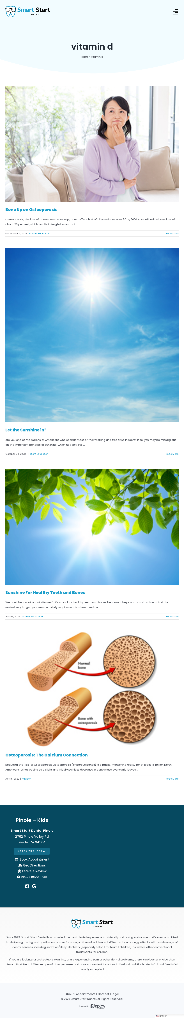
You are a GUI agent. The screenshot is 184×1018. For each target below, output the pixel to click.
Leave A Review (34, 871)
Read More (172, 233)
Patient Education (39, 233)
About (69, 994)
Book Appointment (34, 859)
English (163, 1015)
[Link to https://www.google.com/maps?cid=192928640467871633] (34, 886)
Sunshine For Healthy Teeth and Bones (45, 592)
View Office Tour (34, 877)
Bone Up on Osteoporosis (31, 209)
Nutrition (26, 778)
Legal (115, 994)
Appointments (85, 994)
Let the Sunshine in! (25, 430)
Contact (103, 994)
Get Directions (34, 865)
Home (85, 57)
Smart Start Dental (83, 999)
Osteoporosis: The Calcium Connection (46, 755)
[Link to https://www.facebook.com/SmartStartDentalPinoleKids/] (27, 886)
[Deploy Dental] (98, 1006)
